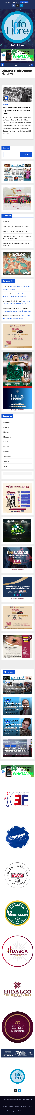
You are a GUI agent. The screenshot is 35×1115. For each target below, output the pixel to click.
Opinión (6, 442)
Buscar (6, 148)
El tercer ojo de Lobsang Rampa (15, 231)
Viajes (5, 466)
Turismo (6, 461)
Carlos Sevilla (22, 754)
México (5, 104)
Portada (6, 222)
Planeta (6, 447)
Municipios (7, 437)
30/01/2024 (8, 117)
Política (6, 452)
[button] (29, 65)
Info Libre (17, 45)
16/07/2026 (10, 688)
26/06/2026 (10, 709)
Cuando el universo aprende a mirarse (17, 311)
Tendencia (7, 457)
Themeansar (17, 1102)
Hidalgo (6, 427)
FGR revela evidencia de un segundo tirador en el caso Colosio (16, 110)
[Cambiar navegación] (16, 65)
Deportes (6, 422)
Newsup (28, 1099)
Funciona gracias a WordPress (12, 1099)
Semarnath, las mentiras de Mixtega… (17, 227)
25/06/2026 (10, 754)
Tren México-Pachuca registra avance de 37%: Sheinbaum (16, 750)
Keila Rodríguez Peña (23, 117)
